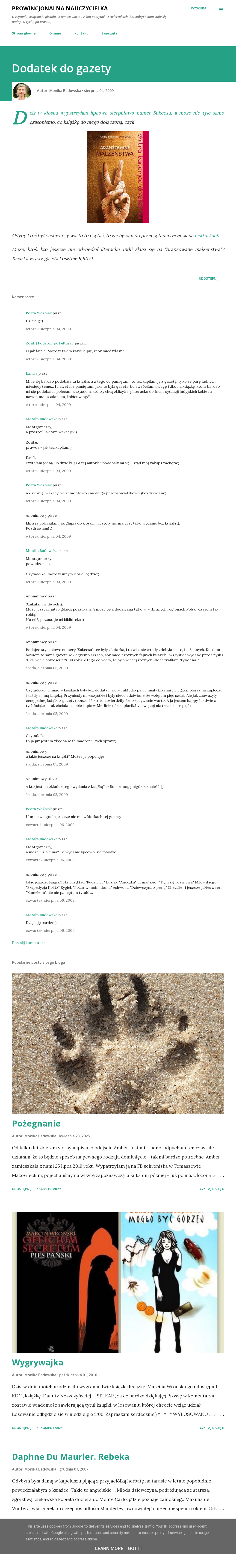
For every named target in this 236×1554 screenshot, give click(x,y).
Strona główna (24, 33)
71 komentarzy (49, 1427)
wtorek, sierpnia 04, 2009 (48, 329)
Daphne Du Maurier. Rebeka (71, 1456)
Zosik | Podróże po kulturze (50, 343)
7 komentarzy (48, 1189)
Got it (135, 1548)
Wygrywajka (37, 1362)
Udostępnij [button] (208, 278)
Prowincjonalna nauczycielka (60, 8)
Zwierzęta (109, 33)
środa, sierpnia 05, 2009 (47, 667)
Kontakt (81, 33)
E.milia (31, 373)
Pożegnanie (36, 1123)
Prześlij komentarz (28, 942)
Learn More (109, 1548)
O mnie (55, 33)
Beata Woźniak (39, 313)
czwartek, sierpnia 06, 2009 (50, 824)
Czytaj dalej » (212, 1189)
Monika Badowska (41, 418)
